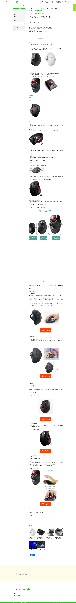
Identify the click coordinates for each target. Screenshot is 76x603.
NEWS (15, 18)
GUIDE (67, 2)
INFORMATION (59, 2)
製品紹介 (40, 10)
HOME (41, 2)
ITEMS (52, 2)
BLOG (15, 16)
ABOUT (46, 2)
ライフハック (16, 12)
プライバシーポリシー (16, 602)
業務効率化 (35, 10)
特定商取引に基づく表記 (23, 602)
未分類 (15, 20)
